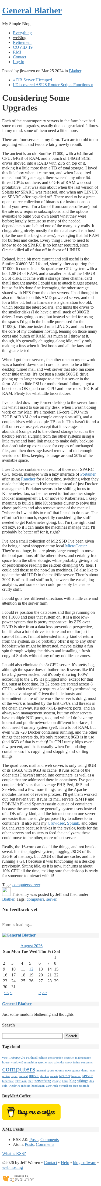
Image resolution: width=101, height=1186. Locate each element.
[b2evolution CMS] (18, 1181)
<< (6, 992)
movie (34, 1075)
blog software (84, 1162)
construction (55, 1057)
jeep (75, 1085)
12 (31, 969)
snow (68, 1062)
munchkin (30, 1062)
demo (84, 1070)
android (25, 1085)
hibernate (8, 1080)
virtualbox (65, 1085)
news (68, 1070)
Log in (18, 61)
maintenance (83, 1057)
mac (50, 1062)
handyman (38, 1085)
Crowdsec (56, 823)
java (92, 1070)
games (76, 1070)
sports (50, 1070)
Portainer (87, 474)
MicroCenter (75, 546)
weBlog (19, 37)
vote (5, 1057)
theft (30, 1080)
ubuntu (59, 1070)
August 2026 (31, 946)
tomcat (23, 1076)
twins (76, 1062)
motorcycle (17, 1057)
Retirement (22, 42)
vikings (82, 1081)
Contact (19, 57)
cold (5, 1085)
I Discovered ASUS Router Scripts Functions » (53, 84)
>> (44, 992)
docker (44, 1076)
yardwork (52, 1085)
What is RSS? (14, 1153)
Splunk (73, 823)
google (56, 1080)
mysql (14, 1076)
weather (64, 1076)
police (6, 1076)
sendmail (31, 1057)
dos (91, 1080)
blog (72, 1081)
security (69, 1057)
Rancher (28, 479)
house (5, 1062)
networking (42, 1081)
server (35, 884)
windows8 (17, 1062)
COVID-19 (23, 47)
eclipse (43, 1057)
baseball (76, 1076)
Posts (33, 1139)
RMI (17, 52)
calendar (59, 1062)
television (21, 1080)
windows (14, 1085)
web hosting (12, 1167)
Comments (49, 1139)
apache (42, 1062)
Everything (22, 33)
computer (87, 1062)
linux (65, 1080)
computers (21, 884)
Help (65, 1162)
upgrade (84, 1085)
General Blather (32, 10)
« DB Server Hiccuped (32, 80)
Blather (75, 71)
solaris (54, 1076)
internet (41, 1070)
